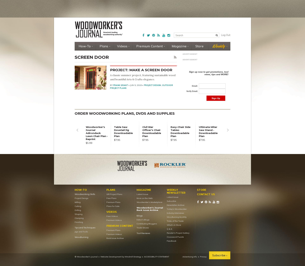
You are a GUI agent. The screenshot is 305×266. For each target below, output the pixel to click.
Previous (77, 132)
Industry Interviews (175, 213)
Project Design (152, 85)
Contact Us (206, 194)
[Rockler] (170, 166)
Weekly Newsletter (176, 191)
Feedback (171, 241)
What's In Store (174, 225)
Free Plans (111, 198)
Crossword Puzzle (175, 237)
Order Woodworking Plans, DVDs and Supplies (125, 113)
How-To (85, 46)
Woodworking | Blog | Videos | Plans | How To (99, 29)
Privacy (203, 256)
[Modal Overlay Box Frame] (206, 82)
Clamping (79, 218)
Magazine (179, 46)
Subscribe (171, 201)
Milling (78, 202)
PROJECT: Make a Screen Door (141, 70)
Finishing (79, 222)
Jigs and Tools (81, 231)
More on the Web (145, 198)
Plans (104, 46)
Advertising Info (190, 256)
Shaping (78, 214)
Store (199, 46)
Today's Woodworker (177, 209)
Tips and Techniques (85, 227)
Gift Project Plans (114, 194)
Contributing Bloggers (147, 224)
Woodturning (81, 237)
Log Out (225, 35)
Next (227, 132)
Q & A (169, 229)
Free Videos (112, 216)
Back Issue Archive (115, 238)
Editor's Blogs (143, 220)
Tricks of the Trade (175, 221)
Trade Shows (143, 227)
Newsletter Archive (175, 205)
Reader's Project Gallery (178, 233)
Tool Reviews (143, 233)
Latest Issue (142, 194)
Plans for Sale (112, 206)
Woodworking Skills (85, 194)
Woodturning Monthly (176, 217)
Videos (122, 46)
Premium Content (149, 46)
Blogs (139, 216)
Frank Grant (120, 85)
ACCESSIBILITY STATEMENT (156, 256)
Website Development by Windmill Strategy (120, 256)
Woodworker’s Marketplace (149, 202)
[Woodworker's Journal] (134, 166)
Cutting (78, 206)
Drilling (78, 210)
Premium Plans (113, 202)
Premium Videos (114, 220)
